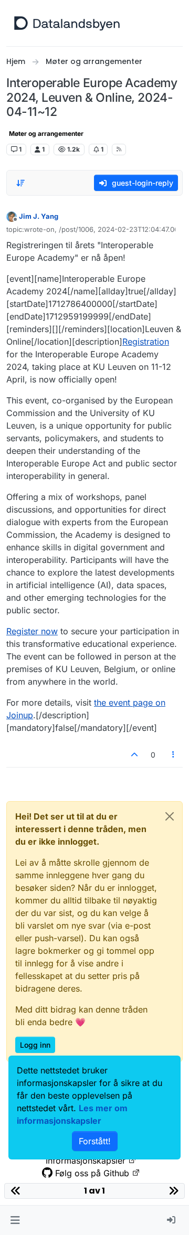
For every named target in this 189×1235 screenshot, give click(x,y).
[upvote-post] (134, 755)
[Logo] (66, 23)
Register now (32, 631)
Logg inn (35, 1044)
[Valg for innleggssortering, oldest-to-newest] (20, 183)
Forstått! (95, 1141)
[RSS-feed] (119, 149)
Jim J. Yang (38, 216)
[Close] (169, 816)
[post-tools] (173, 755)
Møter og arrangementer (46, 133)
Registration (145, 341)
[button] (15, 1220)
